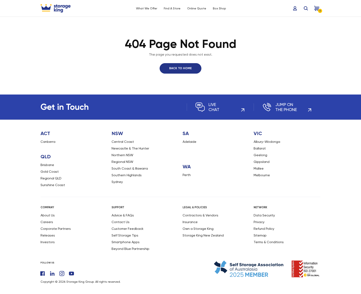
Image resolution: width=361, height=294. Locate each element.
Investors (48, 242)
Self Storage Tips (125, 235)
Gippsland (261, 162)
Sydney (117, 182)
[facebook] (42, 273)
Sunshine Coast (53, 185)
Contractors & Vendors (200, 215)
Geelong (260, 155)
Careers (47, 222)
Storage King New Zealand (203, 235)
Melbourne (262, 175)
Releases (48, 235)
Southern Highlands (127, 175)
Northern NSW (122, 155)
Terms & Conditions (269, 242)
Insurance (190, 222)
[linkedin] (52, 273)
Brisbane (47, 165)
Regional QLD (51, 178)
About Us (48, 215)
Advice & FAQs (123, 215)
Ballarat (260, 148)
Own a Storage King (198, 229)
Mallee (259, 168)
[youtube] (71, 273)
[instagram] (61, 273)
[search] (306, 8)
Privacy (259, 222)
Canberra (48, 142)
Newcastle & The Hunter (130, 148)
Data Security (264, 215)
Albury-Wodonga (267, 142)
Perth (187, 175)
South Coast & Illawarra (130, 168)
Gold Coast (50, 172)
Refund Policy (264, 229)
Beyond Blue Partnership (130, 249)
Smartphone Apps (126, 242)
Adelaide (189, 142)
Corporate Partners (56, 229)
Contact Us (121, 222)
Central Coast (123, 142)
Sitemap (260, 235)
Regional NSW (122, 162)
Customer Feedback (128, 229)
